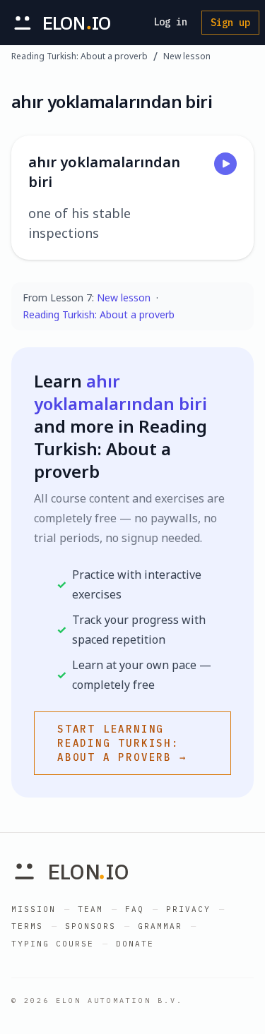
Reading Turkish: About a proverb (79, 56)
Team (90, 909)
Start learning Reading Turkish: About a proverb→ (122, 743)
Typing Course (52, 944)
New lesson (187, 56)
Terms (27, 926)
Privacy (188, 909)
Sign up (230, 22)
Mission (33, 909)
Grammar (160, 926)
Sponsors (90, 926)
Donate (135, 944)
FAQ (134, 909)
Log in (170, 22)
